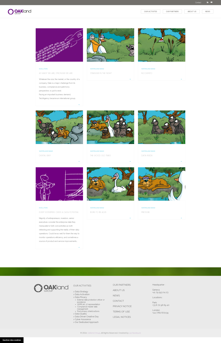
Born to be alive (98, 212)
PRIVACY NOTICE (122, 306)
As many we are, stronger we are (56, 73)
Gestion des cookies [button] (12, 340)
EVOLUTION (43, 69)
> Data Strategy (80, 291)
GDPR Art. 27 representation (88, 304)
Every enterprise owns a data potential (59, 212)
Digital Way (45, 155)
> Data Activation (81, 294)
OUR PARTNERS (172, 11)
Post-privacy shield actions (88, 311)
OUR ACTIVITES (150, 11)
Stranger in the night (101, 73)
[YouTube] (211, 2)
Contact (198, 3)
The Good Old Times (100, 155)
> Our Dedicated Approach (85, 322)
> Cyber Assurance (82, 319)
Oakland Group (93, 333)
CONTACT (118, 301)
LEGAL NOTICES (122, 317)
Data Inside (147, 155)
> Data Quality (80, 314)
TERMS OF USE (121, 311)
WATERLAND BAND (97, 69)
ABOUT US (192, 11)
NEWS (207, 11)
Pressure (145, 212)
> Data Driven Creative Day (86, 316)
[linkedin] (207, 2)
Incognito (146, 73)
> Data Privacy (80, 297)
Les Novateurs (135, 333)
